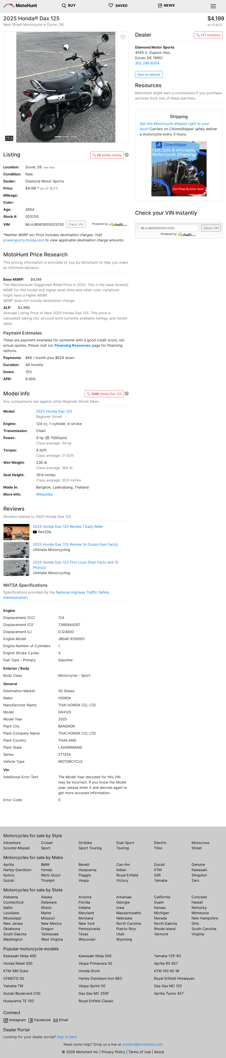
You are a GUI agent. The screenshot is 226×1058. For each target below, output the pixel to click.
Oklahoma (11, 928)
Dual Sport (125, 842)
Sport (46, 848)
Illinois (46, 907)
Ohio (195, 923)
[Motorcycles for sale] (64, 5)
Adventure (12, 842)
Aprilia (8, 864)
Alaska (46, 897)
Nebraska (124, 918)
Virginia (198, 934)
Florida (84, 902)
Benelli (84, 864)
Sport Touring (90, 848)
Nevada (160, 918)
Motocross (200, 842)
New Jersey (13, 923)
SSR (157, 875)
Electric (160, 842)
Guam (159, 902)
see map (49, 167)
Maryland (86, 913)
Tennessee (49, 934)
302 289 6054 (147, 63)
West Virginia (52, 939)
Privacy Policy (113, 1052)
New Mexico (51, 923)
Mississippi (12, 918)
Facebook (42, 1020)
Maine (46, 913)
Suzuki (8, 880)
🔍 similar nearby (107, 155)
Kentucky (199, 907)
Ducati (159, 864)
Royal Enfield (127, 875)
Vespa (84, 880)
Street (197, 848)
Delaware (49, 902)
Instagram (17, 1020)
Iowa (120, 907)
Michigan (161, 913)
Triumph (48, 880)
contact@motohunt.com (142, 1044)
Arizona (85, 897)
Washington (13, 939)
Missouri (48, 918)
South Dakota (14, 934)
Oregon (47, 928)
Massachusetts (128, 913)
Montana (86, 918)
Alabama (10, 897)
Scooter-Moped (16, 848)
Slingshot (199, 875)
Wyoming (124, 939)
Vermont (161, 934)
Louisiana (11, 913)
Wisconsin (87, 939)
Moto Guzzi (50, 875)
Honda (46, 870)
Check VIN (75, 224)
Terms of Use (139, 1052)
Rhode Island (164, 928)
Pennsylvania (89, 928)
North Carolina (128, 923)
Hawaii (197, 902)
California (162, 897)
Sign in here (67, 1037)
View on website (148, 74)
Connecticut (13, 902)
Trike (158, 848)
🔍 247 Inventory (208, 35)
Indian (121, 870)
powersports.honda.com (23, 240)
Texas (83, 934)
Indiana (84, 907)
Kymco (9, 875)
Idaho (8, 907)
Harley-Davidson (17, 870)
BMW (45, 864)
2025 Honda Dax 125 (54, 411)
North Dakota (165, 923)
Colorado (199, 897)
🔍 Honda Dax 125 (104, 394)
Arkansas (124, 897)
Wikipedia (44, 494)
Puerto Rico (126, 928)
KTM (158, 870)
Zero (195, 880)
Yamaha (160, 880)
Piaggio (85, 875)
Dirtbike (85, 842)
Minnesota (200, 913)
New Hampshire (205, 918)
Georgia (123, 902)
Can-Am (123, 864)
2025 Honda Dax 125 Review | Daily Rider (68, 526)
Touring (122, 848)
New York (87, 923)
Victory (122, 880)
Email (63, 1020)
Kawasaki (199, 870)
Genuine (198, 864)
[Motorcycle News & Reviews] (160, 5)
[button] (12, 87)
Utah (120, 934)
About (159, 1052)
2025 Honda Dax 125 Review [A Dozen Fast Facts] (75, 544)
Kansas (160, 907)
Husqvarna (87, 870)
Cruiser (47, 842)
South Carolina (204, 928)
